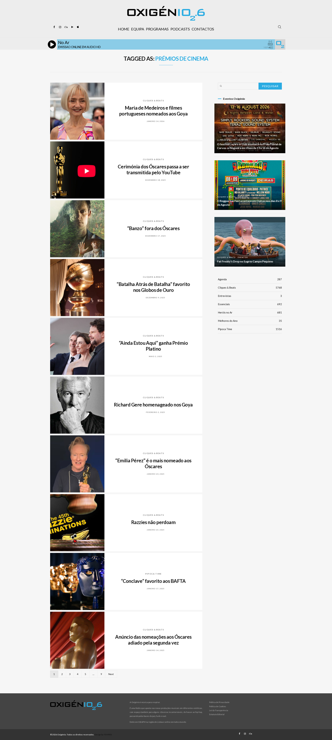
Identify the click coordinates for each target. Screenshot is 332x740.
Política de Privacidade (219, 702)
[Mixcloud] (66, 27)
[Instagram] (60, 27)
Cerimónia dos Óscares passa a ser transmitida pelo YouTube (153, 169)
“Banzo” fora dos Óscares (153, 228)
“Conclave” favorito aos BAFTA (153, 581)
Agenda (250, 279)
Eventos (243, 140)
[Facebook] (54, 27)
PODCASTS (180, 29)
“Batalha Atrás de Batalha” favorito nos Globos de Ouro (153, 287)
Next (111, 674)
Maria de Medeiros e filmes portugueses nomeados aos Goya (153, 111)
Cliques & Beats (153, 100)
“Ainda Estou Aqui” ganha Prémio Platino (153, 346)
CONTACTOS (203, 29)
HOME (123, 29)
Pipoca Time (153, 573)
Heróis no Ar (250, 312)
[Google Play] (72, 27)
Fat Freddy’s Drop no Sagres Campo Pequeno (245, 261)
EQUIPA (137, 29)
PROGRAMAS (157, 29)
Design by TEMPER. (103, 734)
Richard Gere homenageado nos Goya (153, 405)
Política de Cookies (217, 706)
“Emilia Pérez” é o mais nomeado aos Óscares (153, 463)
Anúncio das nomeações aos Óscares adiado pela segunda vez (153, 640)
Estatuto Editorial (216, 714)
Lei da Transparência (218, 710)
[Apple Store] (77, 27)
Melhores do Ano (250, 320)
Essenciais (250, 304)
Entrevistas (250, 295)
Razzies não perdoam (153, 522)
